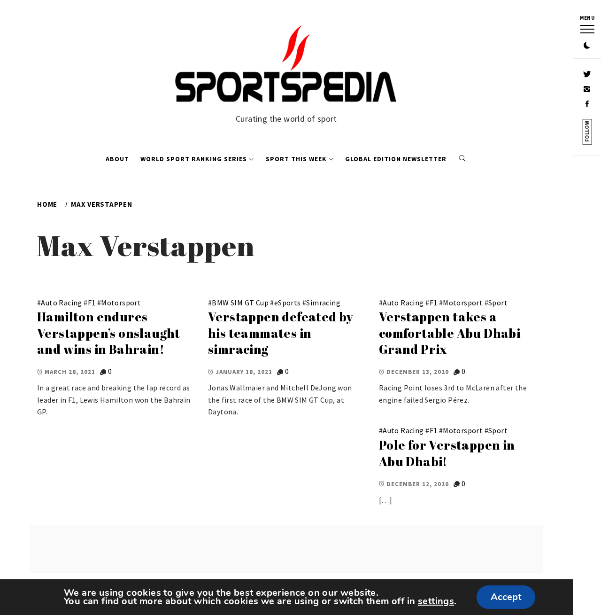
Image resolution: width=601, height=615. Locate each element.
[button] (587, 46)
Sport (498, 302)
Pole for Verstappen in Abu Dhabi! (447, 453)
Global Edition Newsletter (396, 159)
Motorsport (121, 302)
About (117, 159)
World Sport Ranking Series (193, 159)
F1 (92, 302)
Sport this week (296, 159)
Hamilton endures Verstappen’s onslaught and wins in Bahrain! (108, 333)
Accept (506, 597)
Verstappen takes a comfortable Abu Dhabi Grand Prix (449, 333)
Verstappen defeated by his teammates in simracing (281, 333)
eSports (287, 302)
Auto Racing (61, 302)
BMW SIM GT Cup (240, 302)
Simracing (323, 302)
